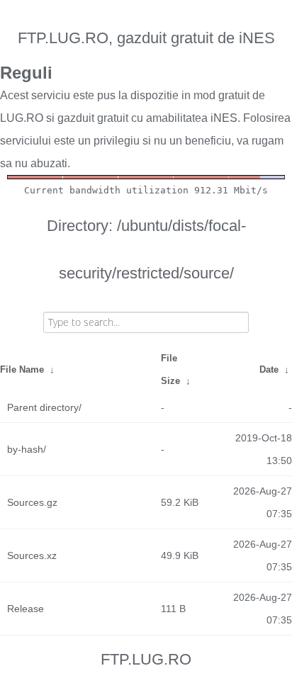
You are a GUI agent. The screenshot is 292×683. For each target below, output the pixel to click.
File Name (22, 369)
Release (25, 608)
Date (269, 369)
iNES (223, 118)
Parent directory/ (44, 407)
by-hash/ (26, 449)
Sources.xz (32, 555)
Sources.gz (32, 502)
